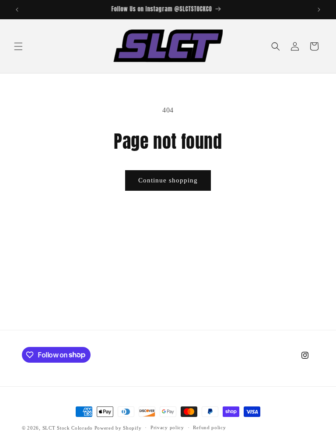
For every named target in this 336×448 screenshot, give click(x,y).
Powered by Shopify (118, 427)
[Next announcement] (319, 9)
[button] (18, 46)
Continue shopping (168, 180)
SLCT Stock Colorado (67, 427)
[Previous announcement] (17, 9)
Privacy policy (167, 427)
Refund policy (209, 427)
